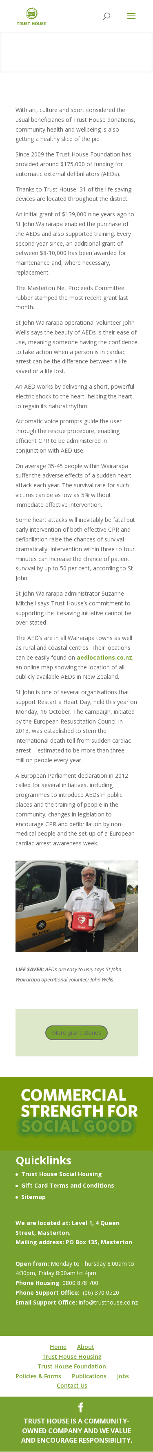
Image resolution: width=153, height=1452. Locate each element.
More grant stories (76, 1032)
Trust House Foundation (72, 1366)
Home (58, 1347)
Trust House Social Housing (61, 1174)
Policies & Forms (38, 1376)
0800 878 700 (80, 1283)
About (85, 1347)
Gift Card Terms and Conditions (67, 1185)
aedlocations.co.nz (104, 657)
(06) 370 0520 (101, 1292)
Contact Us (72, 1385)
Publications (89, 1376)
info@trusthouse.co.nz (107, 1302)
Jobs (123, 1376)
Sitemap (33, 1197)
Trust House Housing (72, 1356)
